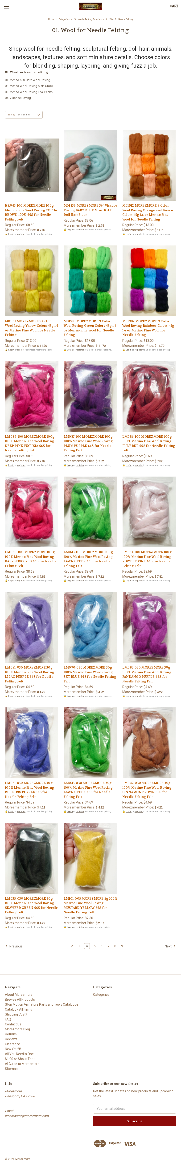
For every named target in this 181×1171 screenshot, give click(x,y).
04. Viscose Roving (18, 98)
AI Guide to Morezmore (22, 1064)
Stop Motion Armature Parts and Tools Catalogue (41, 1004)
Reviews (11, 1039)
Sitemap (11, 1069)
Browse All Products (20, 999)
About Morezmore (19, 994)
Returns (11, 1034)
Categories (101, 994)
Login (11, 234)
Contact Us (13, 1024)
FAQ (8, 1019)
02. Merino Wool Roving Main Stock (29, 86)
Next (168, 946)
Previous (15, 946)
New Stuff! (13, 1049)
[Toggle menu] (6, 6)
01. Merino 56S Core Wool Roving (27, 80)
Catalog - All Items (18, 1009)
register (21, 234)
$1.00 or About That (20, 1059)
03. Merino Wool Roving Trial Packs (29, 92)
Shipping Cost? (16, 1014)
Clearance (12, 1044)
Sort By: (11, 115)
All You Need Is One (19, 1054)
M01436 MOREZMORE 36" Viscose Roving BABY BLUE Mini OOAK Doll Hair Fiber (90, 210)
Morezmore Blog (17, 1029)
